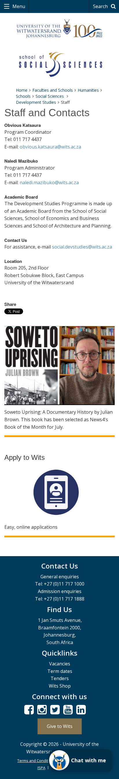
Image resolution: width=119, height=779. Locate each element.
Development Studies (36, 102)
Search (101, 6)
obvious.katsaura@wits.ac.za (50, 147)
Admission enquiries (59, 591)
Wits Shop (60, 686)
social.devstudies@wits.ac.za (82, 247)
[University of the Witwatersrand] (59, 29)
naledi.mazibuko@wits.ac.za (49, 182)
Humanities (88, 90)
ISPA (41, 767)
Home (21, 90)
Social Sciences (50, 96)
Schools (23, 96)
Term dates (59, 671)
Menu (18, 6)
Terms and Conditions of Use (42, 760)
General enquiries (59, 576)
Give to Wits (59, 726)
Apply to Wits (24, 457)
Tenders (60, 678)
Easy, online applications (30, 527)
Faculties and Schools (52, 90)
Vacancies (59, 664)
